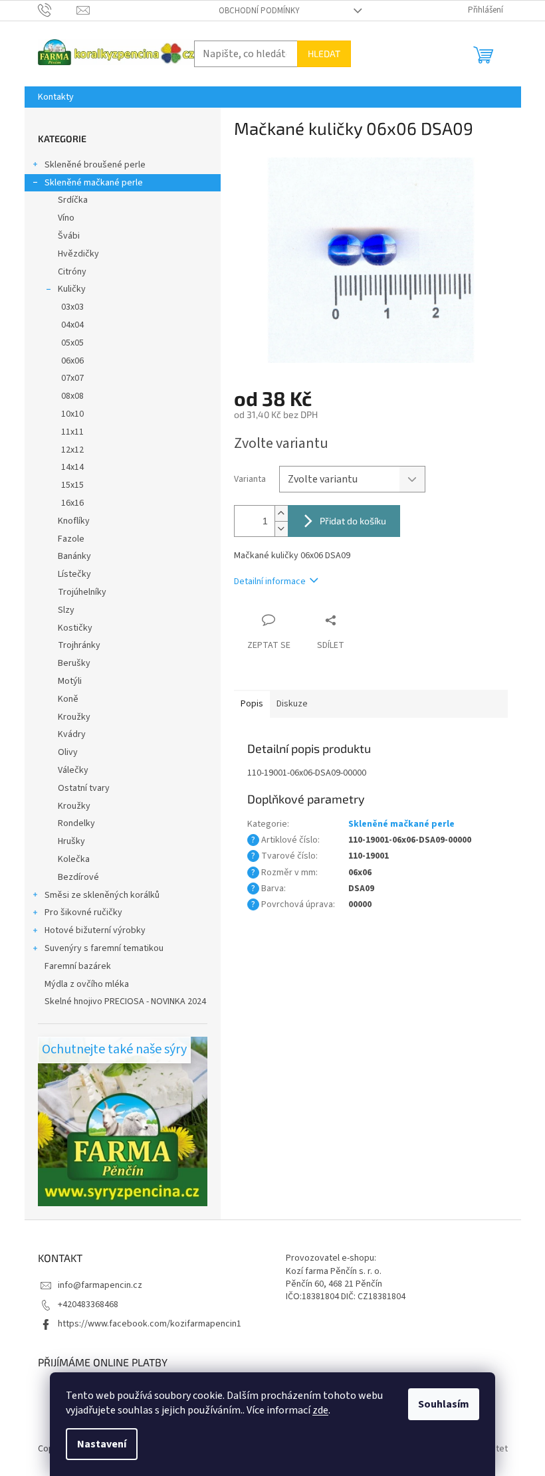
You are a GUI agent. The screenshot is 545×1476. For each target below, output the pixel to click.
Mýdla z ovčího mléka (87, 984)
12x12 (72, 450)
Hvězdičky (78, 254)
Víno (66, 218)
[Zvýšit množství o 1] (281, 513)
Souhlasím (443, 1404)
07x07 (72, 378)
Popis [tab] (252, 703)
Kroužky (74, 717)
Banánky (74, 556)
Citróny (72, 271)
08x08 (72, 396)
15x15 (72, 485)
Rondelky (76, 823)
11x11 (72, 432)
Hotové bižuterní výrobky (95, 930)
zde (320, 1410)
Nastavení (101, 1444)
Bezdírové (78, 877)
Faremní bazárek (78, 966)
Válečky (73, 770)
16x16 (72, 503)
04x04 (72, 325)
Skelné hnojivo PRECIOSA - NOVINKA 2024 (125, 1001)
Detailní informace (270, 581)
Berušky (74, 663)
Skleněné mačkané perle (94, 182)
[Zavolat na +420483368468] (57, 10)
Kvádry (72, 734)
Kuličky (72, 289)
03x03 (72, 307)
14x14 (72, 467)
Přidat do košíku (353, 520)
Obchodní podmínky (259, 11)
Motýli (70, 681)
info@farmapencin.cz (100, 1285)
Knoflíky (74, 521)
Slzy (66, 610)
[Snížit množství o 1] (281, 528)
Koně (68, 699)
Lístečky (74, 574)
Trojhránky (79, 645)
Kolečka (74, 859)
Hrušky (71, 841)
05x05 (72, 343)
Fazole (71, 539)
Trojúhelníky (82, 592)
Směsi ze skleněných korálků (102, 895)
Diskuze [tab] (292, 703)
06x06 (72, 361)
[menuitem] (56, 97)
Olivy (68, 752)
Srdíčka (73, 200)
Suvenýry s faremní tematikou (104, 948)
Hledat (324, 53)
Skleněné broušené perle (95, 164)
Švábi (69, 236)
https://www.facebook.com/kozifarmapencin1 (149, 1323)
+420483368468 (88, 1304)
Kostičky (75, 628)
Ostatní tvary (84, 788)
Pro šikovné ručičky (83, 912)
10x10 (72, 414)
